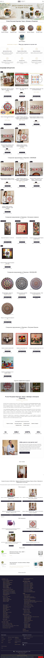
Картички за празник (27, 611)
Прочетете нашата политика (22, 652)
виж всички (22, 218)
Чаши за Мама (5, 605)
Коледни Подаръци (27, 621)
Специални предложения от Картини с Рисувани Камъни (22, 327)
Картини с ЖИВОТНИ (6, 585)
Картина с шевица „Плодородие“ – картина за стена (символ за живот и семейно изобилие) (33, 498)
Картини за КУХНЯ (6, 600)
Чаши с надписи (5, 610)
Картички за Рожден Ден (27, 612)
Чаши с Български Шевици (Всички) (29, 600)
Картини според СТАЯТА (6, 596)
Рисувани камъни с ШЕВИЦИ (28, 583)
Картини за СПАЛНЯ (6, 598)
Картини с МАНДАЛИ (6, 583)
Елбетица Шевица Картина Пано (33, 542)
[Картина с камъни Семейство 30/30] (7, 339)
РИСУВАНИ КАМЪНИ (26, 581)
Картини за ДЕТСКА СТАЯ (7, 599)
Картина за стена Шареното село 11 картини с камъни (7, 372)
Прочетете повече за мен (24, 452)
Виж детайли (22, 96)
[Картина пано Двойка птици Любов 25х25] (36, 339)
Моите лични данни (22, 653)
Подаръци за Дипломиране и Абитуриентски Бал (31, 616)
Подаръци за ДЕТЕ (27, 626)
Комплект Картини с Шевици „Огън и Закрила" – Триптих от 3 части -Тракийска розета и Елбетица (7, 146)
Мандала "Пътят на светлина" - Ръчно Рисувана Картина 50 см (36, 293)
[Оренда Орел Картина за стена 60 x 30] (7, 228)
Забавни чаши (5, 613)
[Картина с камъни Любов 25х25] (22, 339)
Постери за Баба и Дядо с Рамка (7, 624)
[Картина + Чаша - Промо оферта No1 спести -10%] (22, 79)
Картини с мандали (34, 423)
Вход (2, 642)
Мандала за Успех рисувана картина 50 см (7, 318)
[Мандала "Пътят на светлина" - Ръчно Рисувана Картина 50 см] (36, 284)
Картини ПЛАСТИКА (6, 594)
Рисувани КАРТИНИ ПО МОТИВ (8, 580)
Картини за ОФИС (6, 601)
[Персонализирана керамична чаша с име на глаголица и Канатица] (36, 79)
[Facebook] (23, 640)
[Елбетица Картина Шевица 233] (33, 524)
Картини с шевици (9, 423)
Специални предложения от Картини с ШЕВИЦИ (22, 157)
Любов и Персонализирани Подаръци (29, 597)
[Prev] (1, 11)
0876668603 (28, 638)
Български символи (18, 423)
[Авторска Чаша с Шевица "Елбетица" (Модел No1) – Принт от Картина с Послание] (7, 79)
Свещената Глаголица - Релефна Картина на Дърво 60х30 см (36, 238)
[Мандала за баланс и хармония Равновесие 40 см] (22, 284)
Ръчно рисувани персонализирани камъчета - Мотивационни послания (11, 529)
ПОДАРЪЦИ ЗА (26, 622)
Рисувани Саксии (26, 630)
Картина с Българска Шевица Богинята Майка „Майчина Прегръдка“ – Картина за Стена (11, 512)
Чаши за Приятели (6, 607)
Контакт (9, 640)
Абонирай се (2, 516)
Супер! (11, 555)
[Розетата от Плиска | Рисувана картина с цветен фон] (7, 253)
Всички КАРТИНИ (26, 579)
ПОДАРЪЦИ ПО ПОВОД (27, 615)
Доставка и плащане (11, 637)
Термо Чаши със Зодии (6, 620)
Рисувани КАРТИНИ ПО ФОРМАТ (8, 589)
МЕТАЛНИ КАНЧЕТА (27, 594)
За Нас (3, 640)
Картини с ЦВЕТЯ (6, 586)
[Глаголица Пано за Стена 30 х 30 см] (22, 228)
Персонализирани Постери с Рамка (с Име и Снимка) (11, 625)
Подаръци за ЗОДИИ (27, 627)
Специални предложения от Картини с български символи (22, 217)
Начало (3, 637)
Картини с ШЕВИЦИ (6, 581)
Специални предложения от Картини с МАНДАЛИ (22, 272)
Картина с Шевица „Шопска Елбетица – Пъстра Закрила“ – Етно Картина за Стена (11, 498)
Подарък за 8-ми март (27, 619)
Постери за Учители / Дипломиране (8, 626)
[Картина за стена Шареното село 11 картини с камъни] (7, 363)
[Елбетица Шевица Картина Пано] (33, 537)
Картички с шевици (27, 610)
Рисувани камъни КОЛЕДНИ (28, 590)
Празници (4, 611)
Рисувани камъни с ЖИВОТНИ (28, 587)
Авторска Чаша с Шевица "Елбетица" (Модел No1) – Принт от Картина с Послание (7, 89)
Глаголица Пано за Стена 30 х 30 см (22, 237)
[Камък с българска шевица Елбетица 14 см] (7, 107)
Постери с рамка (26, 425)
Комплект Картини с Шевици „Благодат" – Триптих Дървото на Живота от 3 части (36, 117)
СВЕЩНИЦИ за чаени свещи (28, 582)
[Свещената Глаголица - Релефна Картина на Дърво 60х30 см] (36, 228)
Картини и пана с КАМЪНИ (7, 584)
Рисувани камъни (26, 423)
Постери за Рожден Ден (27, 607)
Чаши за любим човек (6, 609)
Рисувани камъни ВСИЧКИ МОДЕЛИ (29, 591)
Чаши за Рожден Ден (6, 617)
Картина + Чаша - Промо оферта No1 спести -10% (22, 89)
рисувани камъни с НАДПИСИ (28, 588)
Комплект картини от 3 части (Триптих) (9, 592)
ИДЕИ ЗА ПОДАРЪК (26, 614)
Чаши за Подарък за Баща (7, 606)
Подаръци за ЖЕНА (27, 624)
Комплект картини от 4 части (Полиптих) (9, 593)
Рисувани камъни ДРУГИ (27, 589)
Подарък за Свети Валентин (28, 620)
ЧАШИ (24, 593)
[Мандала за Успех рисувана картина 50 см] (7, 308)
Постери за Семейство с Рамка (7, 623)
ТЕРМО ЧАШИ (5, 619)
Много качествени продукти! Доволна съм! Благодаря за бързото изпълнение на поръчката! (19, 567)
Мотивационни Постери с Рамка (29, 606)
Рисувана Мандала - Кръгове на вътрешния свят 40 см (7, 293)
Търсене (9, 642)
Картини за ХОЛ (5, 597)
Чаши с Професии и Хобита (7, 612)
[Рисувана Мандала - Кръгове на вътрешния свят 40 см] (7, 284)
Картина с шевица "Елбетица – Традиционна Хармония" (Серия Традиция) (22, 146)
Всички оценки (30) (22, 572)
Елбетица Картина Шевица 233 (33, 528)
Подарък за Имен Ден (27, 618)
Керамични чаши (18, 425)
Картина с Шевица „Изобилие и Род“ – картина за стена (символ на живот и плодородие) (33, 512)
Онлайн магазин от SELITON (22, 655)
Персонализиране (4, 646)
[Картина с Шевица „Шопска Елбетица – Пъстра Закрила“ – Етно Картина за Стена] (11, 493)
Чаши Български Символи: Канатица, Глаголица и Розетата (33, 601)
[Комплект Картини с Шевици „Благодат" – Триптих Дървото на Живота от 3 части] (36, 107)
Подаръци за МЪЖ (27, 625)
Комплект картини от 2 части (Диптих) (9, 591)
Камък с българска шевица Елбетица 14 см (7, 117)
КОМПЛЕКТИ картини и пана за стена (9, 590)
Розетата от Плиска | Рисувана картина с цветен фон (7, 263)
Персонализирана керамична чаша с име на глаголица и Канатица (36, 89)
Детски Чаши (5, 608)
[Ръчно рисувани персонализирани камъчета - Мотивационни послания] (11, 524)
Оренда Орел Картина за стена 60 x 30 (7, 237)
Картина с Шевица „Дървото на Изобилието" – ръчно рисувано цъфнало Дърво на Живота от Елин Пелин (22, 117)
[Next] (42, 11)
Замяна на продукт (17, 644)
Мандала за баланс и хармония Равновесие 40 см (22, 293)
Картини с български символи (7, 582)
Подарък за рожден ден (27, 617)
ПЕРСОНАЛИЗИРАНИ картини (28, 578)
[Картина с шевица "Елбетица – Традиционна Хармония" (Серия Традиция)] (22, 136)
